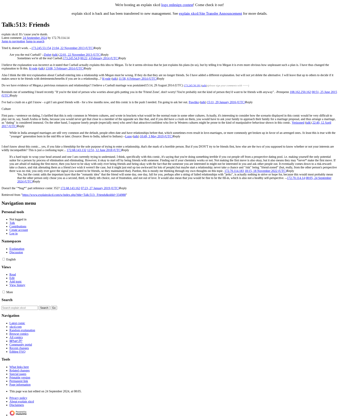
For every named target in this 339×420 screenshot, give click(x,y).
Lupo (128, 136)
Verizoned (298, 122)
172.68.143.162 (70, 188)
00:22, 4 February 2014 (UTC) (99, 58)
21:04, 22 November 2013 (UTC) (73, 48)
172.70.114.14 (296, 178)
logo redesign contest (177, 5)
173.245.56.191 (192, 85)
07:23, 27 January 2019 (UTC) (100, 188)
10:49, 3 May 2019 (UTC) (156, 136)
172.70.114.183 (234, 171)
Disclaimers (16, 405)
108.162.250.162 (300, 92)
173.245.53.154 (41, 48)
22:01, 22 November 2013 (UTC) (80, 54)
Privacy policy (18, 398)
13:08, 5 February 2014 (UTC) (65, 68)
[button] (97, 48)
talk (55, 54)
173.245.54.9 (71, 58)
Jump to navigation (13, 41)
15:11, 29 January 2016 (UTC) (226, 102)
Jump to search (35, 41)
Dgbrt (47, 54)
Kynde (33, 68)
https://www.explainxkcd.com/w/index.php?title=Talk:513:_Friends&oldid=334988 (74, 194)
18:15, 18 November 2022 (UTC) (266, 171)
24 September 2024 (35, 37)
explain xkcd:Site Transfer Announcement (210, 13)
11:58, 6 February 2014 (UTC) (138, 78)
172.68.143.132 (76, 150)
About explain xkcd (21, 401)
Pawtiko (194, 102)
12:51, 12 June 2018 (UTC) (104, 150)
